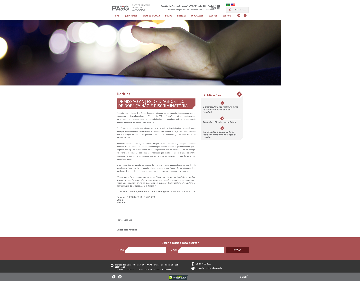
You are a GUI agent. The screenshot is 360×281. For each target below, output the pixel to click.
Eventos (213, 16)
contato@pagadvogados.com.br (208, 268)
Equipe (168, 16)
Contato (227, 16)
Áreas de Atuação (151, 16)
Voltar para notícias (127, 229)
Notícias (181, 16)
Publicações (197, 16)
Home (116, 16)
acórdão (121, 202)
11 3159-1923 (240, 9)
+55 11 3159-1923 (203, 264)
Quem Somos (131, 16)
